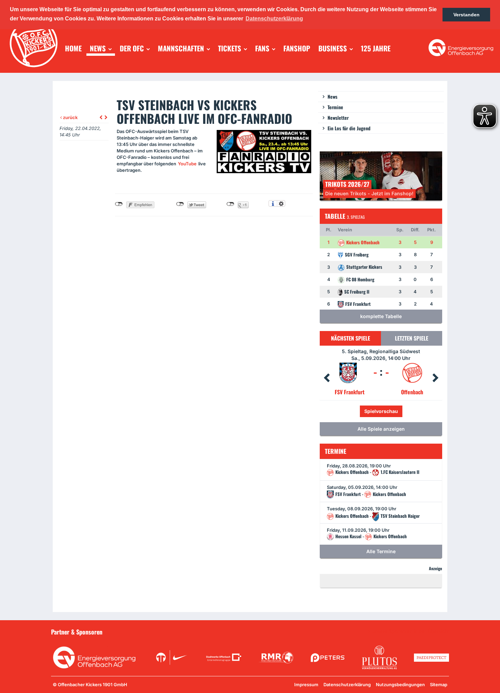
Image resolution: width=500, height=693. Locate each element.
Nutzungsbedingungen (400, 684)
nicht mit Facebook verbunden (119, 204)
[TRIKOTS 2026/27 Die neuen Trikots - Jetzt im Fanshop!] (381, 175)
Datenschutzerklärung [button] (274, 18)
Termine (335, 107)
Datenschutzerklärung (347, 684)
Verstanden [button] (466, 14)
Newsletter (338, 117)
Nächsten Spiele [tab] (350, 338)
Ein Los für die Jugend (349, 128)
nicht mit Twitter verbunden (180, 204)
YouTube (187, 163)
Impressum (306, 684)
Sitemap (438, 684)
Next (435, 378)
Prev (326, 378)
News (332, 96)
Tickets (358, 411)
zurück (70, 117)
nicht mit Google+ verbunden (230, 204)
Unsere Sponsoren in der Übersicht (410, 631)
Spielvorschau (396, 411)
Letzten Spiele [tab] (411, 338)
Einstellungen (281, 203)
